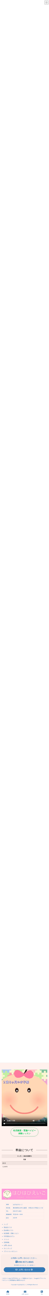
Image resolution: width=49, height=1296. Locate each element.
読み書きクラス (8, 1230)
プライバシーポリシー (10, 1251)
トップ (6, 1224)
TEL (42, 1294)
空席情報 (7, 1242)
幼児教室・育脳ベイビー (11, 1233)
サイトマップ (8, 1248)
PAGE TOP (45, 1285)
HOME (7, 1294)
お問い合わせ (8, 1245)
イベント (6, 1239)
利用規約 (12, 1280)
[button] (24, 1132)
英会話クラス (8, 1227)
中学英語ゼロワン (9, 1236)
